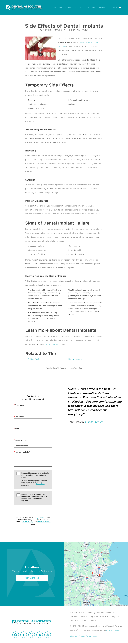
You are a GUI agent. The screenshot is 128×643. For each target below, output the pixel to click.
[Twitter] (31, 634)
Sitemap (73, 636)
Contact (102, 7)
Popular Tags (51, 368)
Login (95, 636)
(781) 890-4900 (40, 518)
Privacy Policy (40, 484)
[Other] (15, 634)
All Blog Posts (34, 359)
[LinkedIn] (39, 634)
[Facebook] (23, 634)
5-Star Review (94, 421)
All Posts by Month (65, 368)
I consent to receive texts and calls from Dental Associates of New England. (35, 479)
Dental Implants (75, 359)
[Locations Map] (96, 574)
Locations (90, 7)
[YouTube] (47, 634)
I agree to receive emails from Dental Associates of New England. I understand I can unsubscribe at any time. (35, 497)
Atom (76, 368)
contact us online (52, 344)
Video (68, 7)
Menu (115, 7)
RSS (80, 368)
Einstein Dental (112, 630)
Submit (33, 510)
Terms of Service (43, 522)
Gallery (58, 7)
